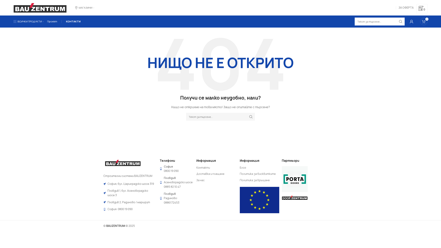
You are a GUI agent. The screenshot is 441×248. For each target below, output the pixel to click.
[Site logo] (40, 7)
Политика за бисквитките (258, 174)
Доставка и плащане (210, 174)
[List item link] (129, 184)
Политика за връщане (255, 180)
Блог (243, 167)
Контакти (203, 167)
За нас (200, 180)
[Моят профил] (411, 21)
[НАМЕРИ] (251, 117)
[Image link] (122, 164)
